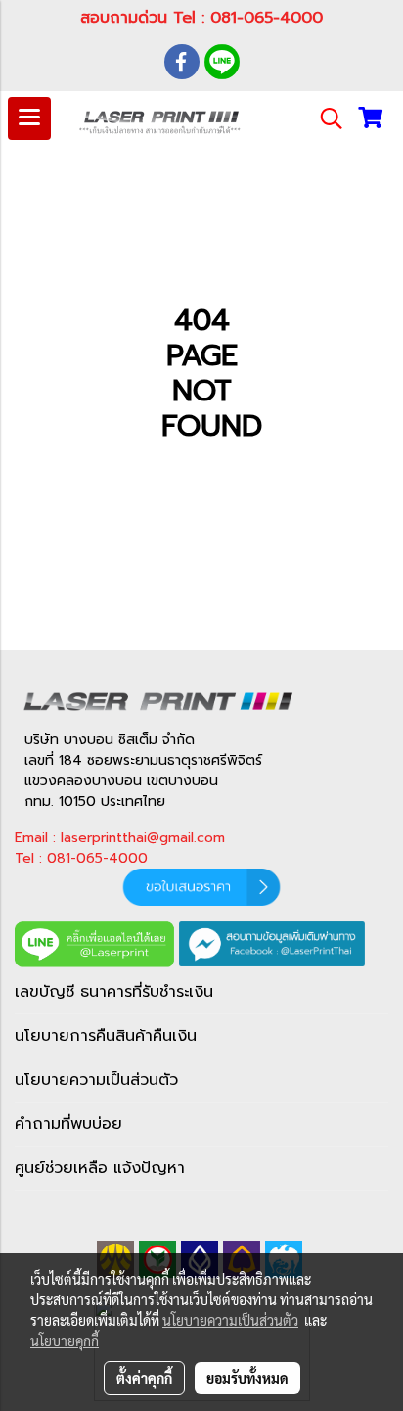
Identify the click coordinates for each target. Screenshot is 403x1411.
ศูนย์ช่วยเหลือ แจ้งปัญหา (100, 1168)
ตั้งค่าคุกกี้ (144, 1378)
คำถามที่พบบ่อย (68, 1124)
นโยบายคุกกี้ (64, 1340)
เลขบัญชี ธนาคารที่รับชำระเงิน (114, 992)
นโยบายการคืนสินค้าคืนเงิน (106, 1036)
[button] (324, 118)
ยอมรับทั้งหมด (247, 1378)
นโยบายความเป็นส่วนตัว (96, 1080)
